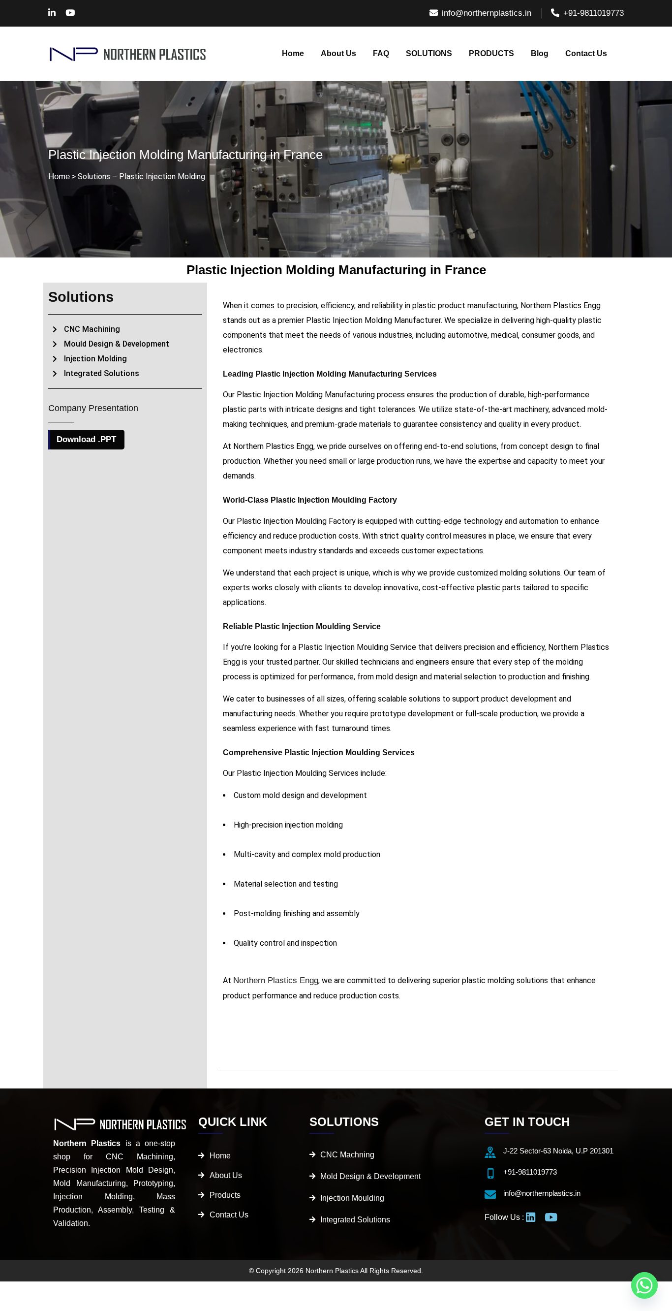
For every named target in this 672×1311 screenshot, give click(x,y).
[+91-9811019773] (490, 1173)
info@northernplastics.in (486, 13)
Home (59, 176)
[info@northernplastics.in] (490, 1194)
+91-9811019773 (593, 13)
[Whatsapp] (644, 1285)
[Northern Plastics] (128, 54)
